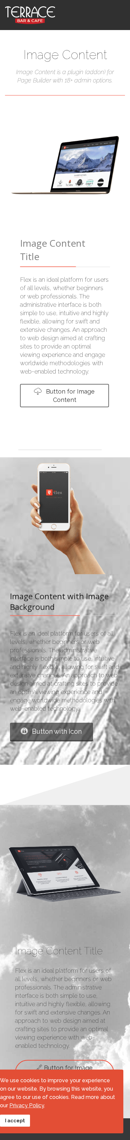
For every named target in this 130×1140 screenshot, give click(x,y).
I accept (15, 1120)
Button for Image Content (69, 395)
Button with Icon (56, 731)
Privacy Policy (26, 1105)
